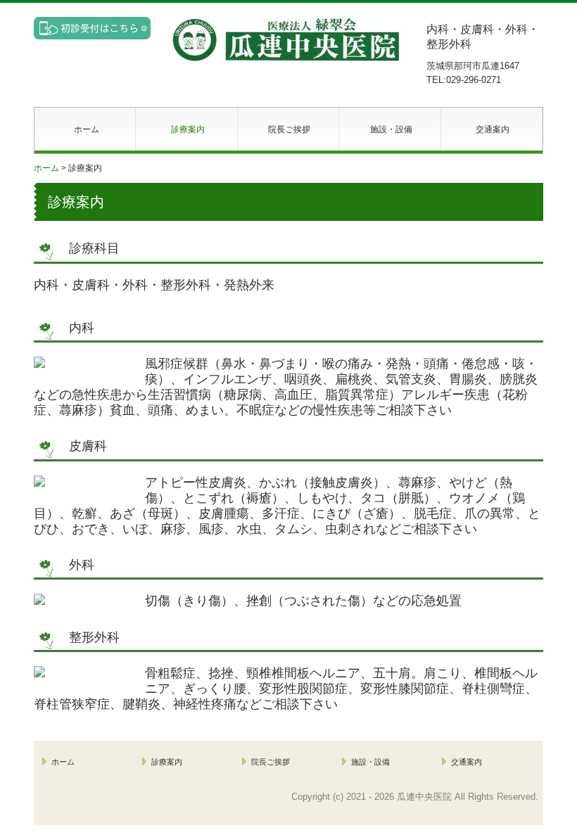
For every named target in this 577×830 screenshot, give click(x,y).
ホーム (86, 129)
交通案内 (492, 129)
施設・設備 (391, 129)
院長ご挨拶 (289, 129)
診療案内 (188, 129)
